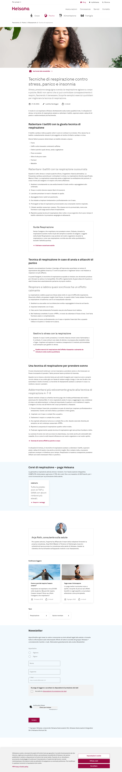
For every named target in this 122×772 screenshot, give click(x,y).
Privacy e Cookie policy (21, 766)
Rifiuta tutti (94, 761)
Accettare (93, 766)
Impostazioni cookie (94, 756)
